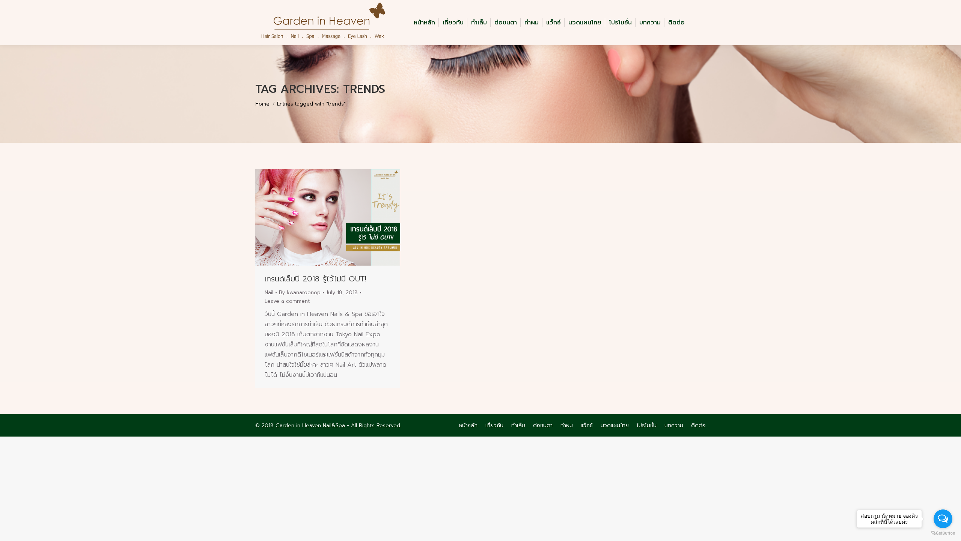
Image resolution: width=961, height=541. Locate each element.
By (300, 292)
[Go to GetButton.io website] (943, 533)
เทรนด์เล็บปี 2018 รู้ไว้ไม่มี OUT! (315, 278)
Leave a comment (287, 301)
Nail (269, 292)
